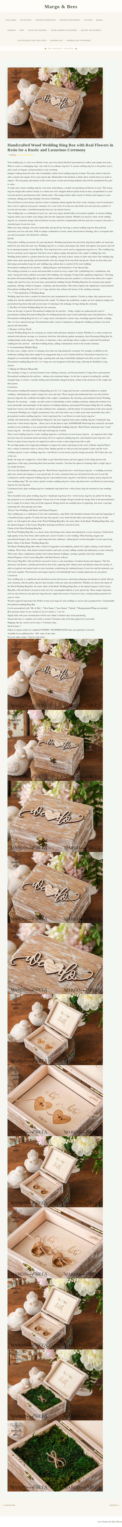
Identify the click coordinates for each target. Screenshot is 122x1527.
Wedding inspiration (45, 20)
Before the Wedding (91, 30)
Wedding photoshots (70, 20)
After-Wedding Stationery (64, 30)
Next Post (114, 1505)
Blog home (11, 20)
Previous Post (9, 1505)
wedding (11, 30)
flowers (88, 20)
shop (22, 30)
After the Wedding (37, 30)
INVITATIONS (26, 20)
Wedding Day (56, 40)
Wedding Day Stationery (79, 40)
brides (99, 20)
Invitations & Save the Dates (32, 40)
